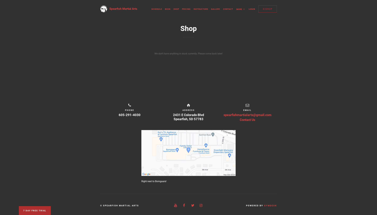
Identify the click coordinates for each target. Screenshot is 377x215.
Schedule (156, 9)
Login (252, 9)
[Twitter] (193, 205)
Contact (228, 9)
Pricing (186, 9)
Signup (267, 9)
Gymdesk (270, 205)
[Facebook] (184, 205)
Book (168, 9)
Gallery (215, 9)
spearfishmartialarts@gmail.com (247, 115)
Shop (176, 9)
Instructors (201, 9)
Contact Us (247, 120)
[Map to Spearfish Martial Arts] (188, 153)
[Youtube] (176, 205)
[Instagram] (201, 205)
